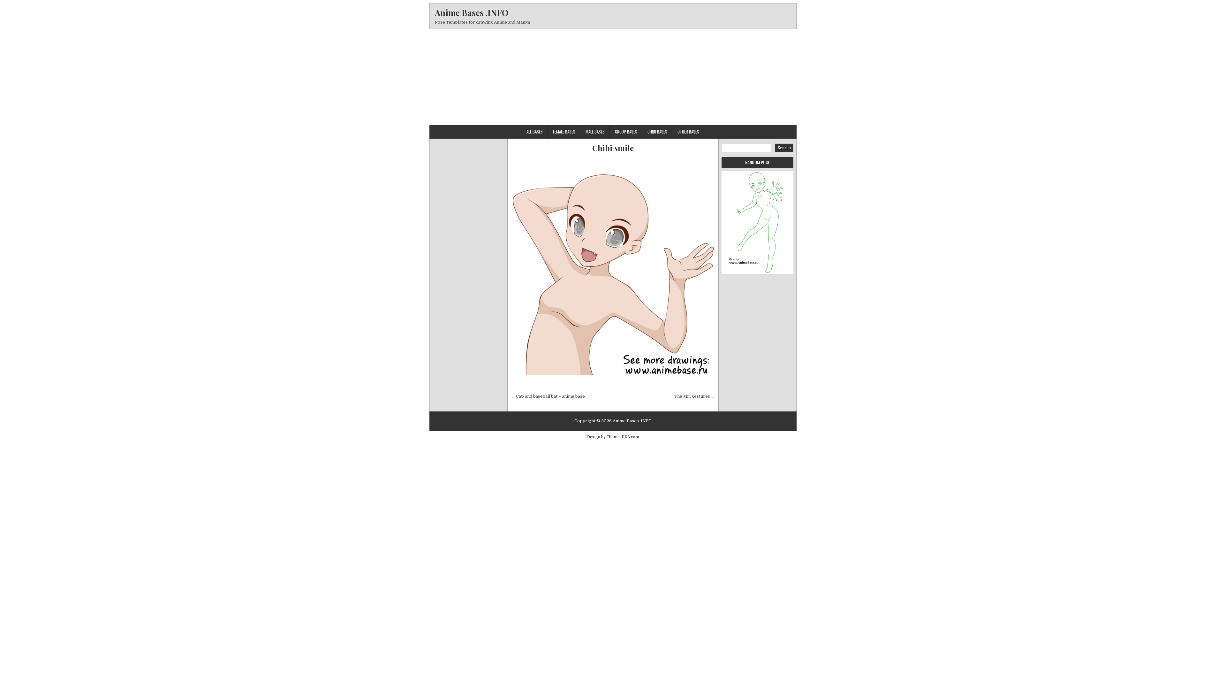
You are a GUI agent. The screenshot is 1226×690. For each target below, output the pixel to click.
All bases (534, 131)
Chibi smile (613, 148)
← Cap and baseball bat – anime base (548, 396)
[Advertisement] (613, 77)
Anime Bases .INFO (471, 12)
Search (784, 148)
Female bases (564, 131)
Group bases (626, 131)
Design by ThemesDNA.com (613, 437)
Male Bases (595, 131)
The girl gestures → (694, 396)
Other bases (688, 131)
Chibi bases (657, 131)
